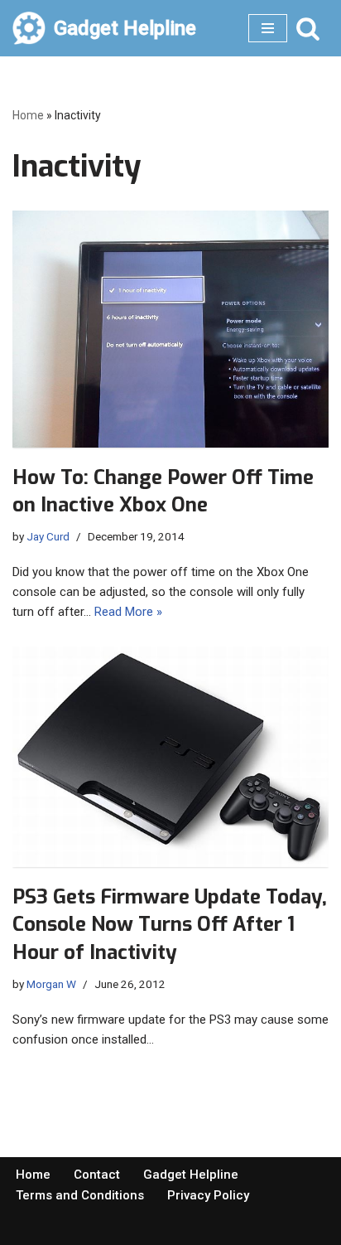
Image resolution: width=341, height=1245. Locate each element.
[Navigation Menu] (267, 28)
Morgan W (51, 984)
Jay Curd (48, 536)
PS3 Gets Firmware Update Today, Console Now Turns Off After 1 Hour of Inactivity (169, 925)
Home (28, 115)
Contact (97, 1174)
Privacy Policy (208, 1195)
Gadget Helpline (190, 1174)
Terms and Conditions (80, 1195)
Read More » (128, 611)
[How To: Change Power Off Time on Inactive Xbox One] (170, 329)
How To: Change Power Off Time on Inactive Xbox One (163, 491)
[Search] (307, 28)
